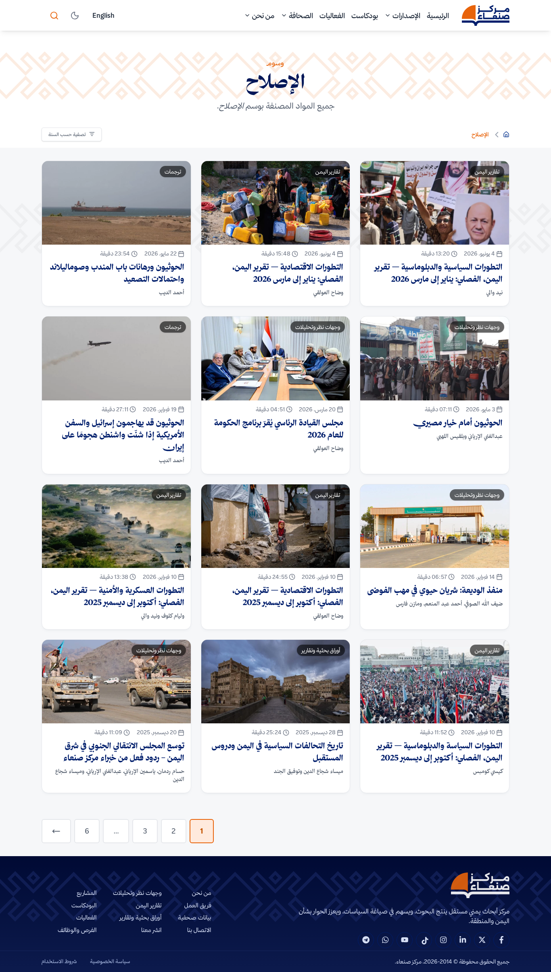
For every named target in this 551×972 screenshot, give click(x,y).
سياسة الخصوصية (110, 961)
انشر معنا (151, 930)
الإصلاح (480, 134)
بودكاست (364, 15)
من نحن (263, 15)
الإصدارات (406, 15)
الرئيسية (438, 15)
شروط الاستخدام (59, 961)
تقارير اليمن (149, 905)
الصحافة (301, 15)
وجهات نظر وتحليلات (137, 893)
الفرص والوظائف (77, 930)
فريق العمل (197, 905)
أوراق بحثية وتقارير (141, 917)
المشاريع (87, 893)
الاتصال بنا (199, 930)
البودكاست (84, 905)
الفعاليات (332, 15)
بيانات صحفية (194, 917)
